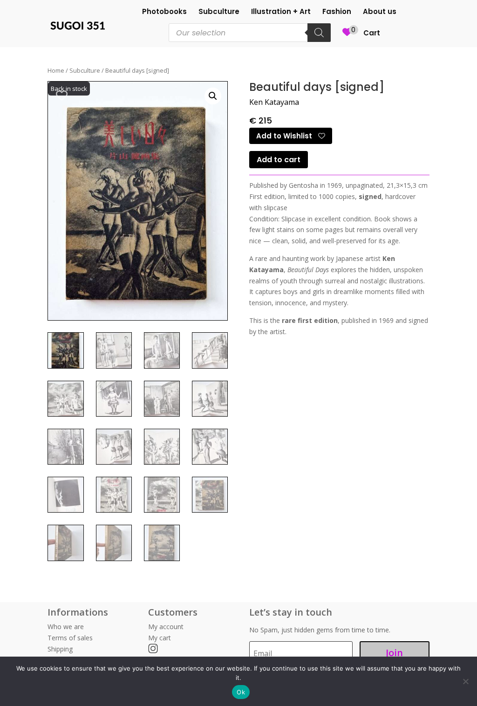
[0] (347, 37)
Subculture (218, 12)
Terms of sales (70, 637)
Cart (371, 34)
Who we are (66, 626)
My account (166, 626)
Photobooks (164, 12)
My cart (159, 637)
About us (379, 12)
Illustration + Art (281, 12)
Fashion (336, 12)
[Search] (319, 32)
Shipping (60, 648)
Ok (241, 692)
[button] (212, 96)
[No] (465, 681)
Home (56, 70)
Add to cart (278, 159)
